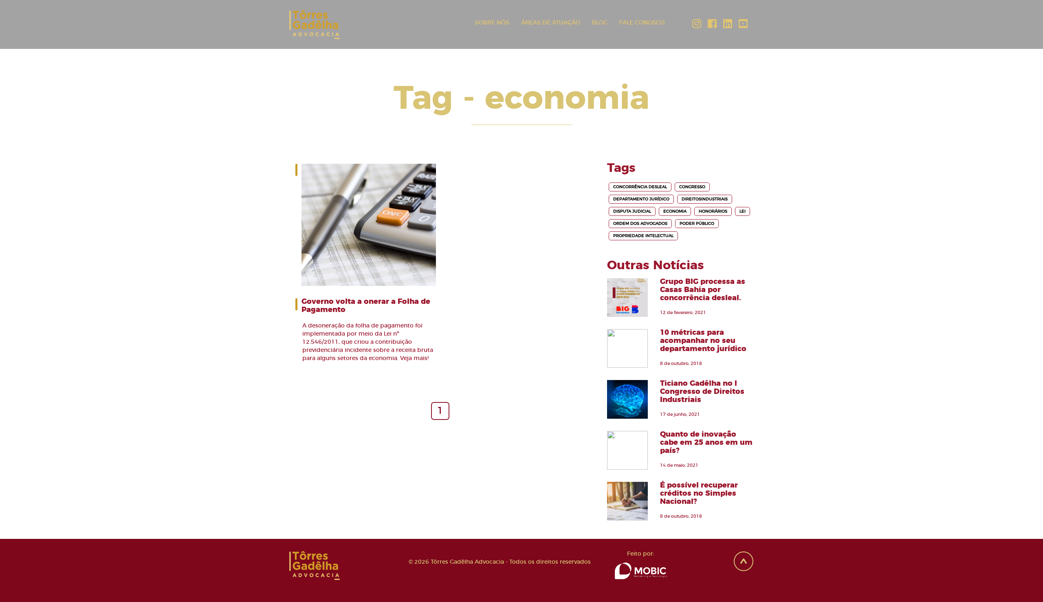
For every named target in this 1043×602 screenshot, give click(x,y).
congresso (692, 187)
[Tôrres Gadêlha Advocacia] (311, 24)
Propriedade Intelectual (643, 236)
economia (675, 211)
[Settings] (696, 23)
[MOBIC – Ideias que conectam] (641, 570)
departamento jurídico (641, 199)
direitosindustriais (705, 199)
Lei (742, 211)
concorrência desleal (640, 187)
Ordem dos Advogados (640, 224)
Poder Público (697, 224)
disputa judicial (632, 211)
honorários (713, 211)
